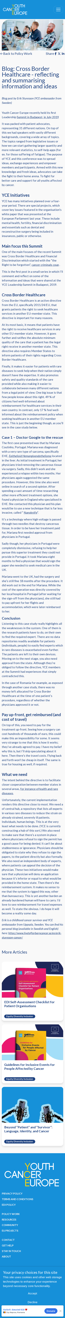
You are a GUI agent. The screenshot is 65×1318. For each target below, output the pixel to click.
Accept (32, 1293)
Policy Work (11, 1214)
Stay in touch (11, 1251)
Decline (32, 1302)
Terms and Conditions (17, 1199)
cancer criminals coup (45, 265)
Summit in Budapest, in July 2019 (38, 117)
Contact (8, 1239)
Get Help (8, 1245)
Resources (9, 1219)
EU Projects (10, 1230)
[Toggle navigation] (58, 9)
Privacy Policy (12, 1193)
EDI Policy (9, 1204)
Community (10, 1225)
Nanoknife (30, 512)
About (6, 1256)
